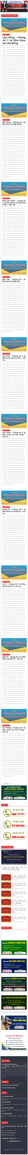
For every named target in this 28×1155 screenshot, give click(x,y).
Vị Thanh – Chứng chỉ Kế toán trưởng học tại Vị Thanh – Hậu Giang (19, 902)
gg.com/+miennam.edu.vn (9, 1132)
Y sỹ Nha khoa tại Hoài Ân (16, 66)
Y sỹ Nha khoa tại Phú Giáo (13, 162)
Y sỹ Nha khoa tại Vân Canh (16, 174)
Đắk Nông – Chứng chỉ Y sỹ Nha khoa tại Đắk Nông (14, 123)
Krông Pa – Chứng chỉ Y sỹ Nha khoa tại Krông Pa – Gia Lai (14, 511)
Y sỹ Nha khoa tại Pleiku (12, 166)
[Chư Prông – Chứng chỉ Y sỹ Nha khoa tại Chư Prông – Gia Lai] (14, 710)
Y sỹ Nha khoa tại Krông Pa (18, 74)
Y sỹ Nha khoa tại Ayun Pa (10, 49)
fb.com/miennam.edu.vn (8, 1135)
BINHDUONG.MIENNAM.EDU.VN (9, 1064)
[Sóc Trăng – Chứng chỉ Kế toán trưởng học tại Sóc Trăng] (6, 891)
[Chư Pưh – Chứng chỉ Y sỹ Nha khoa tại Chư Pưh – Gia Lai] (14, 338)
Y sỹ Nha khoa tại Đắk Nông (18, 63)
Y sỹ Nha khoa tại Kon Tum (16, 72)
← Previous (5, 784)
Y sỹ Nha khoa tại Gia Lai (16, 226)
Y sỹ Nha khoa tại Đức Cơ (17, 65)
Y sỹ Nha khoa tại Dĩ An (7, 61)
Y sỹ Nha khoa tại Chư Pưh (16, 294)
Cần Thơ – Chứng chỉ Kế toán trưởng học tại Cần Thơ (19, 918)
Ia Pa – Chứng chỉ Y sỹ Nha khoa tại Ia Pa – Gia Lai (14, 585)
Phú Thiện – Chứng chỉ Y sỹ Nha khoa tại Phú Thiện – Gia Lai (14, 434)
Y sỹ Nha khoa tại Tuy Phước (18, 93)
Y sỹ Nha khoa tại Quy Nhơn (14, 88)
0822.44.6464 (5, 1138)
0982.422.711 (13, 1138)
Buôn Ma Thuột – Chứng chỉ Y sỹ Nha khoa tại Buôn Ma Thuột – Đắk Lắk (14, 203)
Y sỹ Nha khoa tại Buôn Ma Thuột (16, 55)
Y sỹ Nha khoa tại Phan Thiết (13, 160)
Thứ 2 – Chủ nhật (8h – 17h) (9, 1130)
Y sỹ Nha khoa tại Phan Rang (13, 80)
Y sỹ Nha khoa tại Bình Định (13, 53)
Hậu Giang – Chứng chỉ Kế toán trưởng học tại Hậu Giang (19, 910)
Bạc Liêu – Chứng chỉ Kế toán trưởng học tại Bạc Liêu (19, 885)
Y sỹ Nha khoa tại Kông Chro (18, 233)
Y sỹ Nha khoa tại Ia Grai (18, 68)
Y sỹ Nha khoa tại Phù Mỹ (15, 84)
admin (15, 45)
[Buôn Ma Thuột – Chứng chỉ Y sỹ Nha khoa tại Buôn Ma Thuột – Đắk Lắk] (14, 183)
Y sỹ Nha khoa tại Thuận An (17, 91)
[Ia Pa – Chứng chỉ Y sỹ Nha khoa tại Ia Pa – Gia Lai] (14, 566)
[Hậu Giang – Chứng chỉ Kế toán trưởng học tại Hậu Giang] (6, 908)
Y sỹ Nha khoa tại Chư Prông (18, 57)
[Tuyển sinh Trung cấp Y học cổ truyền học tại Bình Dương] (14, 850)
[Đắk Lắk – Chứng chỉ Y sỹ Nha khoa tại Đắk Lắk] (14, 261)
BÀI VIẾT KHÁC (6, 34)
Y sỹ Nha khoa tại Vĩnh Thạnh (18, 254)
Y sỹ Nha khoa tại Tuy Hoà (15, 172)
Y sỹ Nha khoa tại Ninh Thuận (11, 158)
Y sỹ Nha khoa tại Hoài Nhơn (17, 227)
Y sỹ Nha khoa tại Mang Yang (19, 235)
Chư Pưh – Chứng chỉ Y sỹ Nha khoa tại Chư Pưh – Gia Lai (14, 358)
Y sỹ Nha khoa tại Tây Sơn (15, 89)
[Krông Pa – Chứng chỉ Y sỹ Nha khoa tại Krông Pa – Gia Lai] (14, 491)
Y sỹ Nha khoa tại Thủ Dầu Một (14, 170)
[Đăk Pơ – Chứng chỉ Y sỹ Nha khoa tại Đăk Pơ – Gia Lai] (14, 639)
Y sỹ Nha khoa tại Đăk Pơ (18, 224)
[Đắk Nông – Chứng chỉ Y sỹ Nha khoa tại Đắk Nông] (14, 104)
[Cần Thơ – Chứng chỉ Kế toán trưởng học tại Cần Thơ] (6, 916)
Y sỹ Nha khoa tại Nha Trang (11, 78)
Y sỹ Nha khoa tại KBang (15, 70)
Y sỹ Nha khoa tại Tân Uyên (12, 168)
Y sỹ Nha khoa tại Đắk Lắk (17, 298)
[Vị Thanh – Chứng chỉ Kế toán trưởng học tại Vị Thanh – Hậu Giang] (6, 899)
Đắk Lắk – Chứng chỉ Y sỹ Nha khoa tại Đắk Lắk (14, 280)
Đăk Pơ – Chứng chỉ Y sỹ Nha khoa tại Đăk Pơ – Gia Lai (14, 658)
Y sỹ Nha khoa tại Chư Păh (14, 293)
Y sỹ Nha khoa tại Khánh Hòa (17, 231)
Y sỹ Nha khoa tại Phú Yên (16, 86)
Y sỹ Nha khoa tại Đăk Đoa (18, 61)
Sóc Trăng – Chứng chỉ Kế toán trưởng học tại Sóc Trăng (19, 893)
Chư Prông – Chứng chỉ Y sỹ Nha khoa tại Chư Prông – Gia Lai (14, 730)
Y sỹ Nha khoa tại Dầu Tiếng (19, 59)
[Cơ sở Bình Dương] (3, 10)
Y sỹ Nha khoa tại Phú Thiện (13, 164)
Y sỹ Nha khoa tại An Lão (11, 47)
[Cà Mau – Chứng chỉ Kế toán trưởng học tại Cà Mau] (6, 875)
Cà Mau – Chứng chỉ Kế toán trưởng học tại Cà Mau (19, 876)
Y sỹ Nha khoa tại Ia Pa (17, 229)
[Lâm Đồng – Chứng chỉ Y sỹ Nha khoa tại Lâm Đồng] (14, 19)
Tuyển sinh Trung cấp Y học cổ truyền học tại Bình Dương (14, 868)
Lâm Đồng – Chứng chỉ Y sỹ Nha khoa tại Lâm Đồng (14, 40)
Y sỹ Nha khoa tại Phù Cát (16, 82)
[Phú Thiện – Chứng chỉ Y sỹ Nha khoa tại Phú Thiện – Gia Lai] (14, 415)
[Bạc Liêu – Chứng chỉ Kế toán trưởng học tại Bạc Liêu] (6, 883)
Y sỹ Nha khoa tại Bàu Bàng (12, 51)
